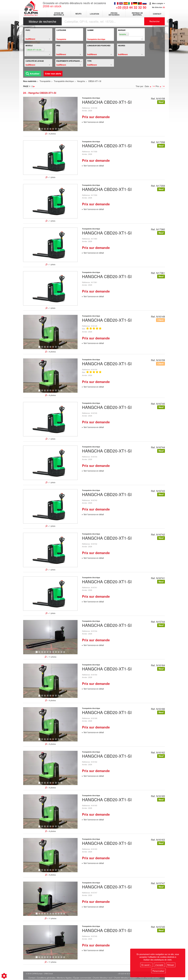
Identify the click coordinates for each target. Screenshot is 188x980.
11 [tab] (65, 653)
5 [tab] (50, 130)
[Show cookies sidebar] (4, 976)
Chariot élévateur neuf (102, 977)
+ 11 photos (51, 657)
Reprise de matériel (137, 14)
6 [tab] (53, 130)
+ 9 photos (51, 134)
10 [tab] (62, 653)
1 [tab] (39, 130)
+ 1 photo (51, 177)
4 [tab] (48, 130)
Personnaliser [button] (158, 971)
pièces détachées (114, 14)
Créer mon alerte (53, 73)
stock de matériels (59, 14)
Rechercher (154, 21)
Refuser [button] (170, 964)
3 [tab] (45, 130)
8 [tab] (59, 130)
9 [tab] (61, 130)
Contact (157, 14)
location (94, 14)
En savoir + (146, 964)
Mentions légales (64, 977)
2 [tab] (42, 130)
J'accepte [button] (159, 964)
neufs (78, 14)
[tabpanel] (50, 114)
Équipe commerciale (82, 977)
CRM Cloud (48, 973)
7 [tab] (56, 130)
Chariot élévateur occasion (125, 977)
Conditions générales (46, 977)
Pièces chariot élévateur (149, 977)
